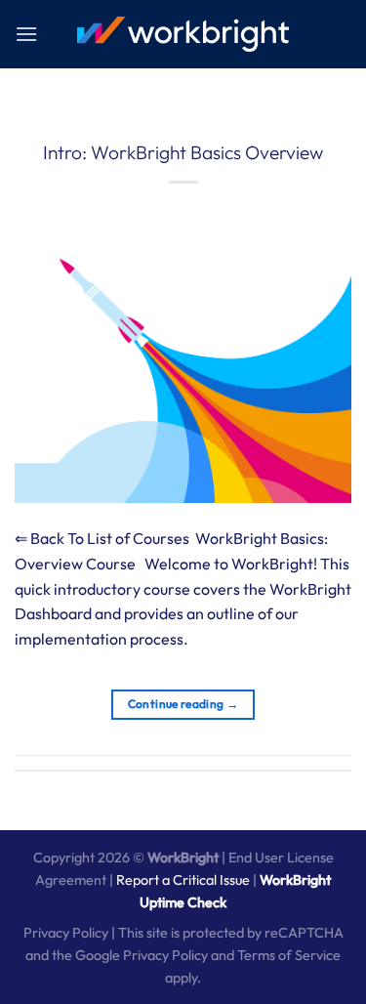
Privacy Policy (65, 932)
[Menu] (26, 34)
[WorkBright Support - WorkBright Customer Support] (183, 34)
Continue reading (183, 703)
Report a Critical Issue (183, 880)
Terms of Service (289, 955)
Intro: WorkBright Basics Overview (183, 152)
